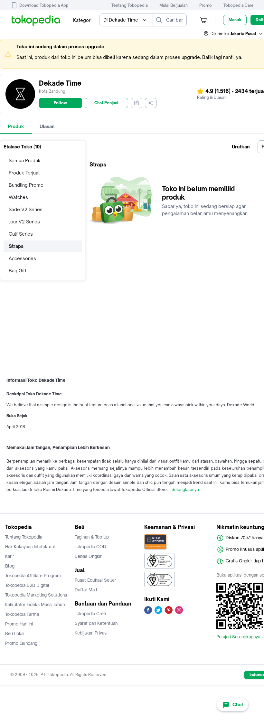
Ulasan (47, 126)
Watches (18, 197)
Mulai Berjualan (173, 5)
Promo (205, 5)
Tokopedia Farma (22, 614)
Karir (9, 556)
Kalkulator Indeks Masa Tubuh (35, 604)
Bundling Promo (26, 185)
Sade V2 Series (25, 209)
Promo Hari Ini (19, 623)
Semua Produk (25, 160)
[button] (233, 34)
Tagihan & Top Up (92, 537)
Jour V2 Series (24, 221)
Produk (16, 126)
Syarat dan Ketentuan (96, 623)
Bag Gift (17, 270)
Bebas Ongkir (88, 556)
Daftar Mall (86, 589)
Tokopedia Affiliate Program (33, 575)
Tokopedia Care (238, 5)
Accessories (22, 258)
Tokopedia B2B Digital (27, 585)
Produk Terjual (24, 172)
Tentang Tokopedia (129, 5)
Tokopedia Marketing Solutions (36, 594)
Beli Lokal (15, 633)
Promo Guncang (21, 643)
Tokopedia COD (90, 546)
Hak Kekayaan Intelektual (30, 546)
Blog (9, 566)
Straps (16, 246)
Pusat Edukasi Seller (95, 580)
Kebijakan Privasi (91, 632)
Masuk (235, 19)
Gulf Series (21, 234)
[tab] (16, 126)
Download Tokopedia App (44, 5)
